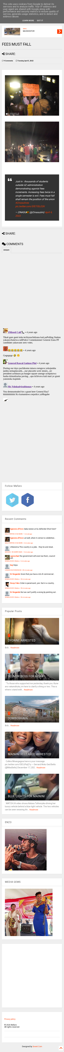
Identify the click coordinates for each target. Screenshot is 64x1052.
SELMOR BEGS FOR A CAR (25, 676)
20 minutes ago (27, 570)
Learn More (28, 21)
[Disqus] (32, 364)
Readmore (15, 648)
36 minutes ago (26, 597)
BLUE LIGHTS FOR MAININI (26, 796)
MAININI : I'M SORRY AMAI (14, 552)
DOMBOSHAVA (18, 718)
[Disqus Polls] (32, 290)
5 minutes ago (28, 552)
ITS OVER (27, 29)
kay (11, 565)
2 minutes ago (28, 543)
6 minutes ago (25, 561)
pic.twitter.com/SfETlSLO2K (30, 206)
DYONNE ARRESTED (21, 640)
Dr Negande (15, 574)
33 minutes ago (26, 579)
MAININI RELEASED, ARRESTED (29, 754)
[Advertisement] (32, 976)
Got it (40, 21)
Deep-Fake (15, 583)
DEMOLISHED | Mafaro (12, 561)
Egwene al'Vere (17, 529)
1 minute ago (28, 534)
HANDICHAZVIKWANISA (13, 570)
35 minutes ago (26, 588)
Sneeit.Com (37, 1046)
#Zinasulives (22, 202)
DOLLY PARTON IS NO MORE (14, 534)
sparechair (14, 556)
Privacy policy (9, 1019)
